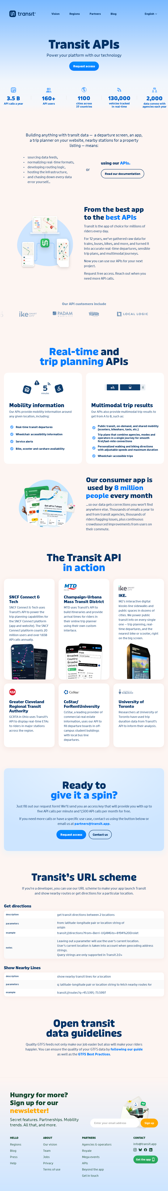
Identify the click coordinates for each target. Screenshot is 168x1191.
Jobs (46, 1157)
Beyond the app (93, 1169)
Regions (15, 1144)
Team (47, 1150)
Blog (13, 1150)
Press (14, 1157)
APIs (85, 1163)
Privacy (48, 1163)
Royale (87, 1150)
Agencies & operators (97, 1144)
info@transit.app (145, 1144)
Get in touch (90, 1175)
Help (13, 1163)
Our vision (50, 1144)
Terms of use (51, 1169)
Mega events (91, 1157)
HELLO (14, 1137)
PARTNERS (89, 1137)
